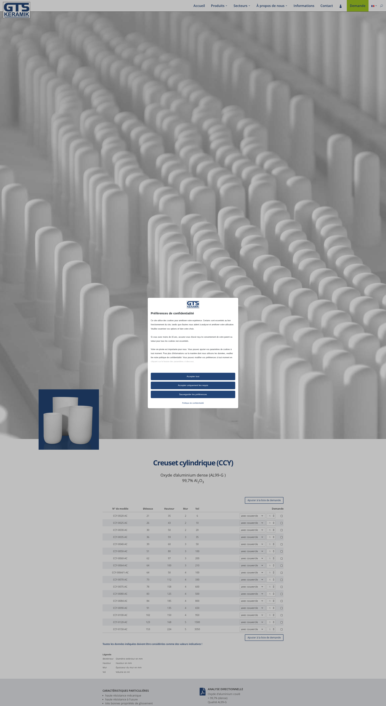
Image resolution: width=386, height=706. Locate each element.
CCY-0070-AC (120, 579)
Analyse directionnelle (225, 689)
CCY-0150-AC (120, 629)
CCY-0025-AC (120, 523)
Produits (218, 6)
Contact (326, 6)
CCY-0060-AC (120, 558)
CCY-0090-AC (120, 608)
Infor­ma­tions (304, 6)
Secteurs (240, 6)
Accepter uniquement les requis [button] (193, 385)
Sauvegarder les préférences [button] (193, 394)
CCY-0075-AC (120, 586)
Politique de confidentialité (193, 403)
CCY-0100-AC (120, 615)
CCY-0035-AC (120, 537)
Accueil (199, 6)
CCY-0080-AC (120, 593)
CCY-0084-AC (120, 601)
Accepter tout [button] (193, 376)
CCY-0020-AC (120, 515)
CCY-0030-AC (120, 530)
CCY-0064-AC (120, 565)
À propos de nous (270, 6)
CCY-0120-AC (120, 622)
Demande (357, 6)
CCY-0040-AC (120, 544)
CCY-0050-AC (120, 551)
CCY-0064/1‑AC (120, 572)
